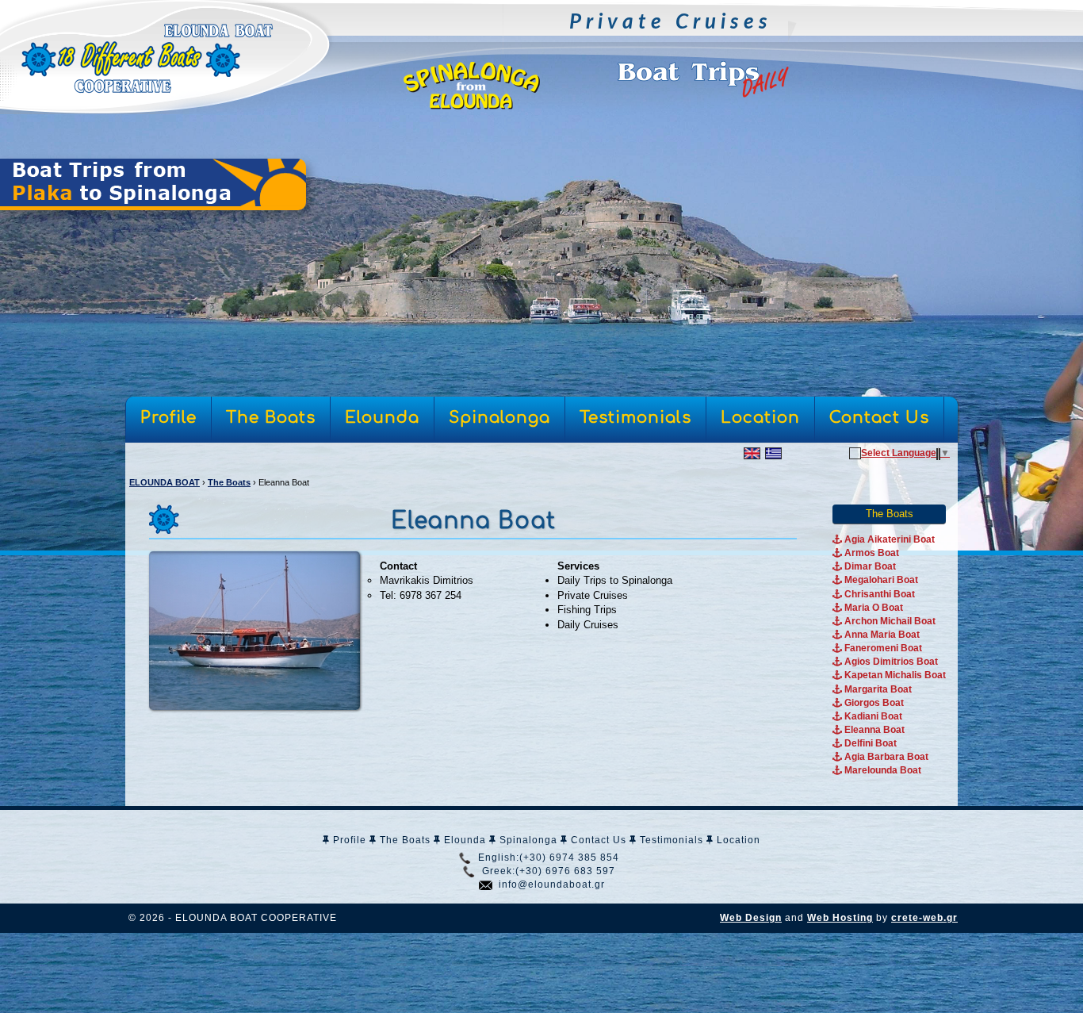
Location (737, 840)
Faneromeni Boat (882, 648)
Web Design (751, 917)
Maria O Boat (872, 607)
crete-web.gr (924, 917)
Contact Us (597, 840)
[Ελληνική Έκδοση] (773, 453)
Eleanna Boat (873, 729)
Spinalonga (526, 840)
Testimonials (670, 840)
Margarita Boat (877, 689)
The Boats (404, 840)
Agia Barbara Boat (885, 756)
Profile (348, 840)
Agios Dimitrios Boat (890, 661)
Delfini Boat (869, 743)
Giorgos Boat (873, 702)
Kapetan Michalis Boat (894, 675)
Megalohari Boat (880, 579)
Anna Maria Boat (881, 634)
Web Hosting (840, 917)
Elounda (463, 840)
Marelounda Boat (881, 770)
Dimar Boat (869, 566)
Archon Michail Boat (889, 621)
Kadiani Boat (872, 716)
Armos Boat (870, 552)
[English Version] (752, 453)
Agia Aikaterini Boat (888, 539)
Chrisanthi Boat (878, 594)
